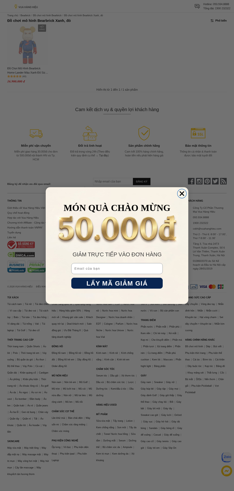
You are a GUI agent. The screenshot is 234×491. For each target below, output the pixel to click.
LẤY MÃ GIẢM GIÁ (117, 283)
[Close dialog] (181, 193)
